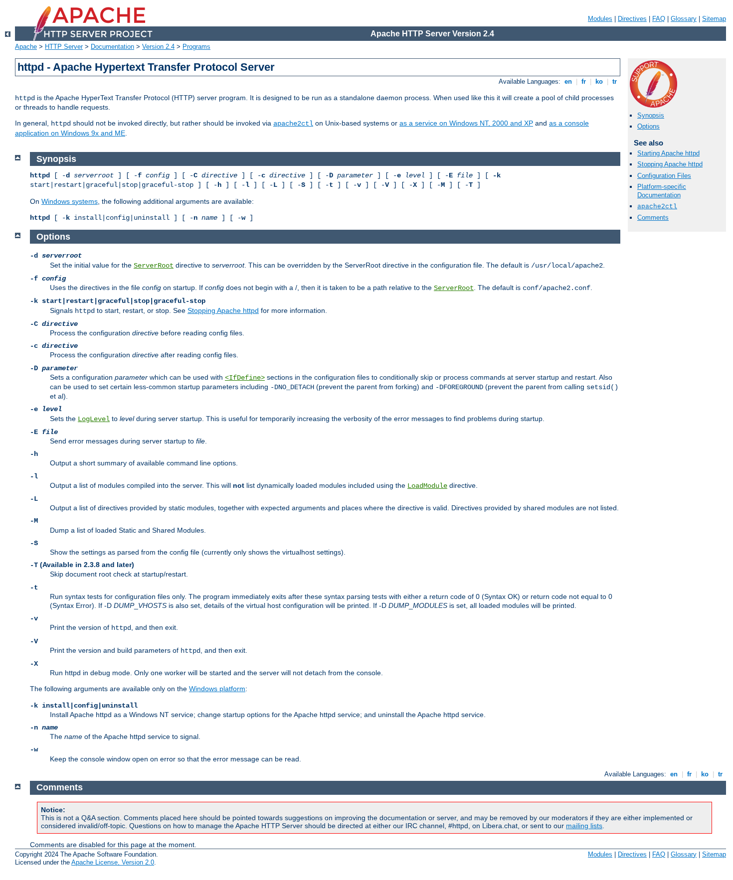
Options (648, 126)
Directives (632, 18)
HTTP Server (64, 46)
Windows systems (69, 201)
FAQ (658, 18)
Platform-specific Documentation (661, 191)
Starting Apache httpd (668, 153)
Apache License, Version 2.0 (112, 862)
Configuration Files (664, 175)
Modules (600, 18)
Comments (653, 217)
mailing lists (584, 826)
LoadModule (427, 486)
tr (614, 81)
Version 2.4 (158, 46)
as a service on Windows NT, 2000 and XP (466, 123)
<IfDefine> (245, 378)
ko (599, 81)
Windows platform (217, 689)
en (568, 81)
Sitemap (714, 18)
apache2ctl (293, 124)
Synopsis (650, 115)
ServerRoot (154, 266)
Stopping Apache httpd (670, 164)
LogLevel (94, 419)
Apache (26, 46)
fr (583, 81)
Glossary (684, 18)
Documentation (112, 46)
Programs (196, 46)
